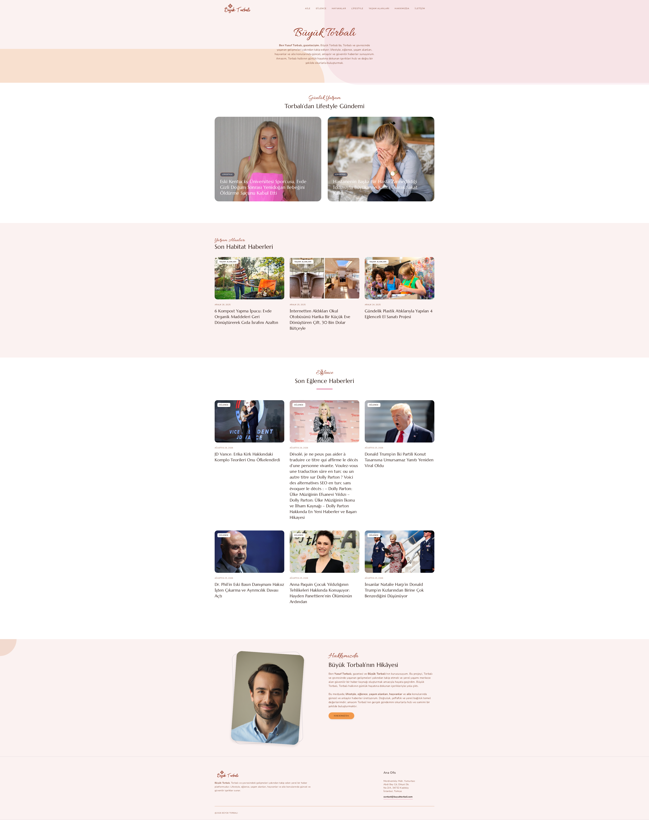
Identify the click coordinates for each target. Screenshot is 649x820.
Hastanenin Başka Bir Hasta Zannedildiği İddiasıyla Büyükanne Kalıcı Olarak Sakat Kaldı (375, 187)
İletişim (420, 8)
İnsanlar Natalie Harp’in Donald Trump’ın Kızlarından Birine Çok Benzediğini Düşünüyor (394, 590)
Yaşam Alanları (379, 8)
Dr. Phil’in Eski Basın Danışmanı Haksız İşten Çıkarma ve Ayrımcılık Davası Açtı (249, 590)
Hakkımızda (402, 8)
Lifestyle (357, 8)
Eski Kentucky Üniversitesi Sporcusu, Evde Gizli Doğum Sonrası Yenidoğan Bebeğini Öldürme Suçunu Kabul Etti (263, 187)
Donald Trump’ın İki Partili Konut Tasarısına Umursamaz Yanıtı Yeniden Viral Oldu (399, 460)
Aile (307, 8)
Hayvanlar (339, 8)
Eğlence (321, 8)
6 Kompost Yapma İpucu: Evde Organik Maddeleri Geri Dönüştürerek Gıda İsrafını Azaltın (246, 316)
